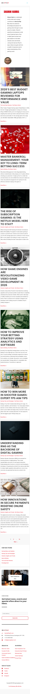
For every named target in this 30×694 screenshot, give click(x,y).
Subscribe (15, 618)
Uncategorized (5, 563)
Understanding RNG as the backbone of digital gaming (12, 448)
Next (16, 541)
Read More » (4, 121)
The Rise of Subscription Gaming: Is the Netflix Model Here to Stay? (14, 217)
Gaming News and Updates (8, 551)
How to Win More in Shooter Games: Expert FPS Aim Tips (14, 395)
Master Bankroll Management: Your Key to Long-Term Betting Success (15, 161)
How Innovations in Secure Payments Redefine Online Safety (15, 504)
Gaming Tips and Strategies (7, 401)
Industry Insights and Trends (7, 227)
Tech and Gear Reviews (6, 105)
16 (19, 539)
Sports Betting (4, 169)
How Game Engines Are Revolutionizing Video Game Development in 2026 (14, 277)
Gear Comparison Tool (15, 577)
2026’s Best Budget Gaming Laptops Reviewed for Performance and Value (14, 96)
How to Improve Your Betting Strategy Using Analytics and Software (12, 338)
